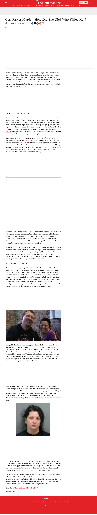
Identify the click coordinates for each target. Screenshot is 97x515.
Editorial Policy (59, 502)
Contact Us (35, 502)
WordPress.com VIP (60, 505)
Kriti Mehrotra (12, 23)
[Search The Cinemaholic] (90, 3)
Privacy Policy (42, 502)
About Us (72, 5)
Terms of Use (51, 502)
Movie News (16, 5)
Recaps (67, 5)
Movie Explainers (49, 5)
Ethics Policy (67, 502)
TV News (23, 5)
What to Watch (38, 5)
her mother (29, 140)
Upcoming (30, 5)
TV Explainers (60, 5)
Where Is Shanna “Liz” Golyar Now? (26, 488)
